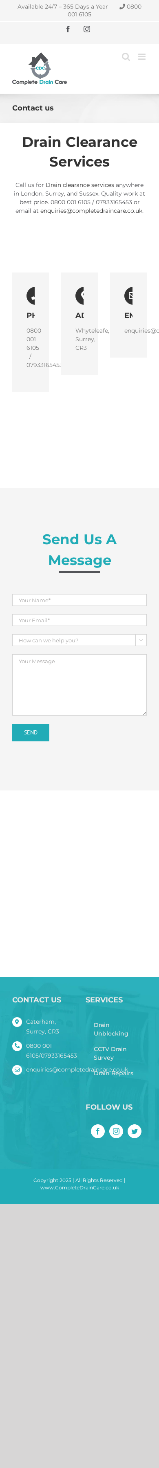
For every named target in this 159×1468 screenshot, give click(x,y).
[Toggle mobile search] (126, 56)
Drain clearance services (80, 185)
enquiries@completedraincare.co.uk (91, 210)
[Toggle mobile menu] (142, 56)
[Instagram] (116, 1131)
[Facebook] (98, 1131)
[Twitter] (134, 1131)
